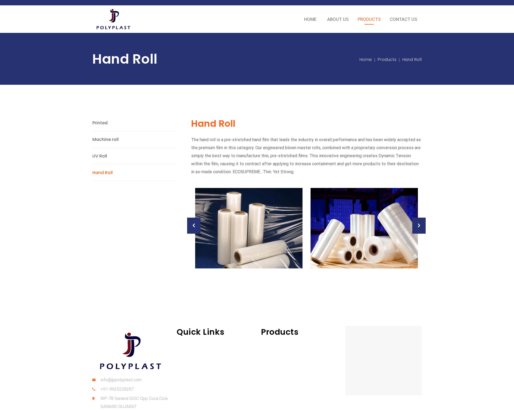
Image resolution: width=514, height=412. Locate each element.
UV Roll (99, 156)
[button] (194, 226)
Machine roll (105, 139)
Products (386, 59)
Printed (100, 123)
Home (365, 59)
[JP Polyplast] (113, 19)
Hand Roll (102, 173)
